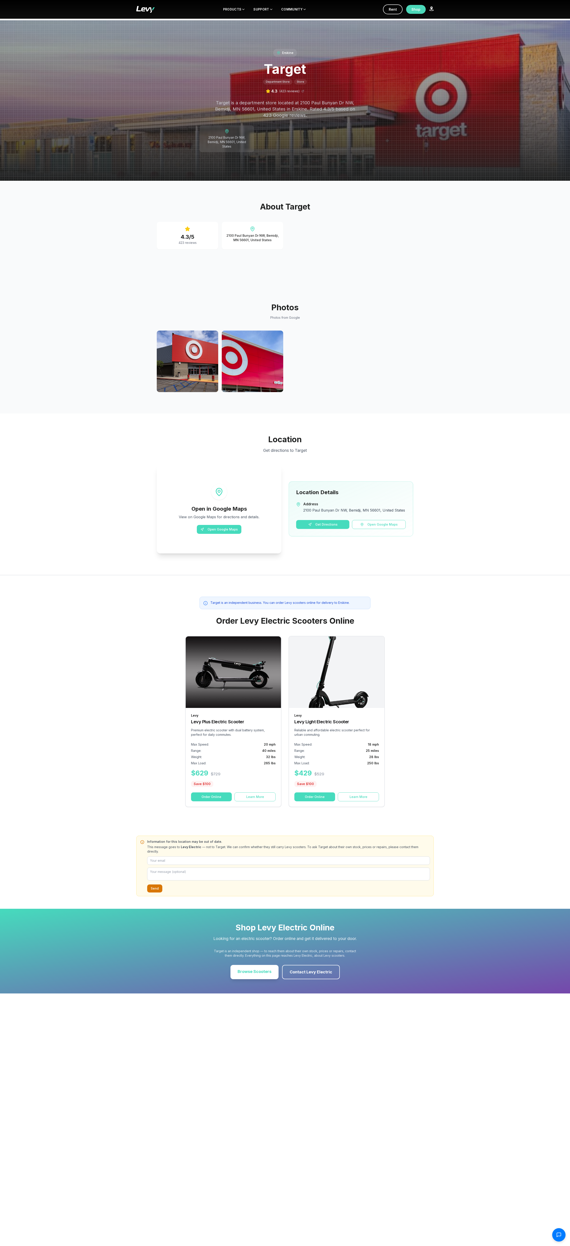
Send (155, 888)
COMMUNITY (292, 9)
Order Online (211, 797)
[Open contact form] (559, 1235)
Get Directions (326, 524)
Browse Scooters (254, 971)
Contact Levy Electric (311, 972)
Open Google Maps (223, 529)
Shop (415, 9)
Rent (393, 9)
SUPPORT (261, 9)
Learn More (255, 797)
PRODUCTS (232, 9)
